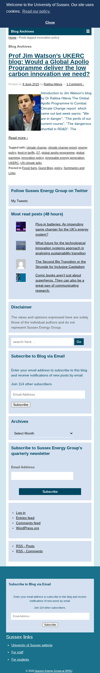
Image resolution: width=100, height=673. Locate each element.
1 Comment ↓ (75, 84)
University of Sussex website (31, 645)
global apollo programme (58, 152)
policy (58, 168)
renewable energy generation (64, 158)
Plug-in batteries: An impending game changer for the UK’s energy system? (61, 229)
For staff (17, 652)
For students (20, 659)
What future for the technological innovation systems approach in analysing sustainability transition (60, 248)
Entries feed (25, 518)
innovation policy (32, 158)
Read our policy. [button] (36, 11)
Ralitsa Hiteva (53, 84)
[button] (87, 31)
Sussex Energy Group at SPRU (53, 670)
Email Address (23, 467)
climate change (36, 147)
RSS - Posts (25, 546)
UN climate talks (31, 163)
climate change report (62, 147)
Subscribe (20, 405)
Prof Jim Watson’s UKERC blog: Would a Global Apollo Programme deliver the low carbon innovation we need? (49, 64)
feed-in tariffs (26, 152)
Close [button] (50, 22)
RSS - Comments (29, 551)
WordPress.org (27, 528)
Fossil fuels (29, 168)
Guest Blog (45, 168)
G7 (38, 152)
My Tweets (19, 201)
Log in (20, 513)
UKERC (13, 163)
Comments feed (28, 523)
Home (12, 37)
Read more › (18, 138)
